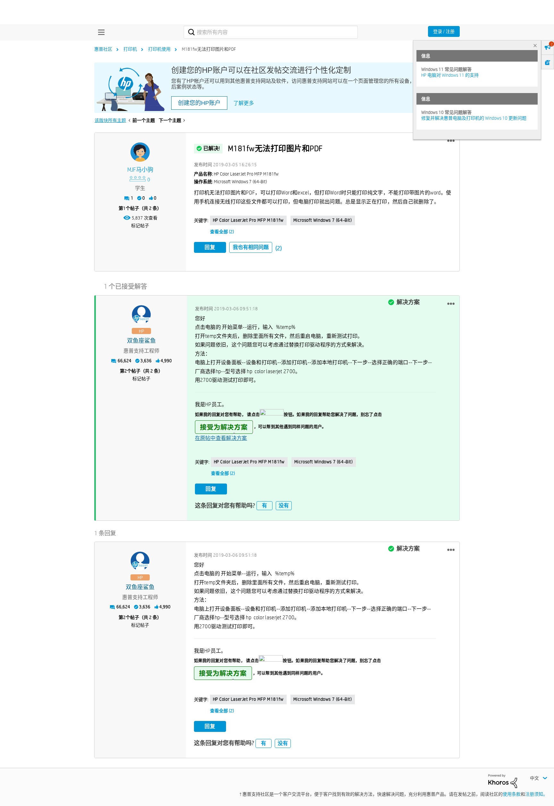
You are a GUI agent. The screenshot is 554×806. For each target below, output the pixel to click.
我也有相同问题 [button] (251, 247)
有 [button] (264, 505)
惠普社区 (103, 49)
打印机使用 (159, 49)
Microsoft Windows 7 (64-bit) (322, 220)
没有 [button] (284, 505)
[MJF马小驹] (140, 152)
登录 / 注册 (444, 31)
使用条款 (512, 794)
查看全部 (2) (222, 232)
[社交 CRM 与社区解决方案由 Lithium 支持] (502, 781)
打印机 (130, 49)
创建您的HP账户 (199, 103)
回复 (210, 247)
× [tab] (535, 45)
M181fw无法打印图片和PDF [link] (209, 49)
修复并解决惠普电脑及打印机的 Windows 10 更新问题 (473, 118)
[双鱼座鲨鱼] (141, 314)
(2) (278, 248)
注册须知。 (536, 794)
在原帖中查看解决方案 (221, 438)
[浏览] (99, 32)
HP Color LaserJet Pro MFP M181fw (248, 220)
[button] (451, 141)
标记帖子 (140, 225)
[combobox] (271, 32)
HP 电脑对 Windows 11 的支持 (450, 75)
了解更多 (243, 103)
